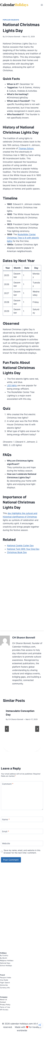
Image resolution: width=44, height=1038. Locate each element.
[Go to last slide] (7, 729)
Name (6, 819)
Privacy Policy (5, 1005)
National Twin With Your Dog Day (23, 549)
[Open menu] (41, 5)
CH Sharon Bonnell (12, 37)
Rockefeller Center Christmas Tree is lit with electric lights (23, 237)
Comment (7, 784)
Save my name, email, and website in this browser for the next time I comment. (22, 851)
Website (6, 843)
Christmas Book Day (17, 552)
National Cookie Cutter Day (20, 545)
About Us (3, 999)
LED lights (12, 385)
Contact (3, 1002)
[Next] (37, 729)
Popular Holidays (11, 20)
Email (5, 831)
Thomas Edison (26, 148)
